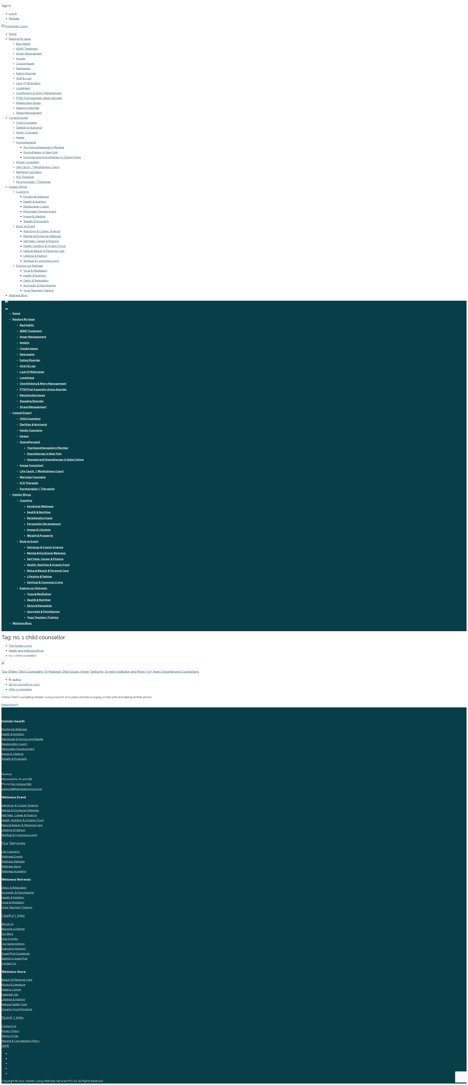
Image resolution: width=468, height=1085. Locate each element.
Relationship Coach (36, 206)
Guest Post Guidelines (15, 953)
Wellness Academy (13, 871)
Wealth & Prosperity (36, 221)
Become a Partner (13, 929)
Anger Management (29, 53)
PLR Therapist (25, 177)
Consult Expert (18, 117)
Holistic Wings (18, 187)
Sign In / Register (15, 628)
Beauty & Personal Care (16, 979)
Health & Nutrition (34, 201)
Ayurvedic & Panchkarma (39, 285)
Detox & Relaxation (35, 280)
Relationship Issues (28, 103)
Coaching (22, 191)
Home (12, 34)
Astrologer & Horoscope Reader (22, 739)
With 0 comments (20, 689)
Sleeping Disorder (27, 108)
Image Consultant (27, 162)
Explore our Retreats (29, 265)
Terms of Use (9, 1036)
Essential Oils (9, 994)
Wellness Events (11, 856)
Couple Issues (25, 63)
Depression (23, 68)
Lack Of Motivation (28, 83)
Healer (20, 137)
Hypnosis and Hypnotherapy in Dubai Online (52, 157)
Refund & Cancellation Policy (20, 1041)
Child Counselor (26, 122)
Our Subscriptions (12, 943)
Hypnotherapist (26, 142)
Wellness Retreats (13, 861)
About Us (7, 924)
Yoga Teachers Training (38, 290)
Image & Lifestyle (34, 216)
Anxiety (21, 58)
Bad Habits (23, 43)
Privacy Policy (10, 1031)
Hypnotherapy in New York (40, 152)
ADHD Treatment (27, 48)
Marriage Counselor (29, 172)
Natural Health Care (14, 1004)
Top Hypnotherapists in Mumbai (43, 147)
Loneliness (23, 88)
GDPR (5, 1046)
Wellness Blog (18, 295)
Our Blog (7, 934)
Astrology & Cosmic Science (41, 231)
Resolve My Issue (20, 39)
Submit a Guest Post (14, 958)
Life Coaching (10, 851)
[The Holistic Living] (14, 26)
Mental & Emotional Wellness (42, 236)
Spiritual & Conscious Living (41, 261)
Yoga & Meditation (35, 270)
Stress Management (29, 113)
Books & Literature (13, 984)
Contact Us (8, 963)
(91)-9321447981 (21, 784)
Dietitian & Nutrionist (29, 127)
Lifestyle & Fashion (35, 256)
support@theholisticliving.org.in (21, 789)
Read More (8, 704)
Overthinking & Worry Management (38, 93)
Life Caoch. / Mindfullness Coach (37, 167)
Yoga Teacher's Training (16, 907)
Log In (13, 13)
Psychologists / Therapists (33, 182)
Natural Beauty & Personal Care (43, 251)
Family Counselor (27, 132)
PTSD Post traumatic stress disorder (39, 98)
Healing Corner (11, 989)
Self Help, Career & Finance (41, 241)
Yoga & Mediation (12, 902)
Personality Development (39, 211)
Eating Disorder (26, 73)
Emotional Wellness (36, 196)
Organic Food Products (16, 1009)
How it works (9, 938)
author (17, 679)
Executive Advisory (13, 948)
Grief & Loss (23, 78)
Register (14, 18)
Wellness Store (11, 866)
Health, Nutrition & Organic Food (44, 246)
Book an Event (25, 226)
